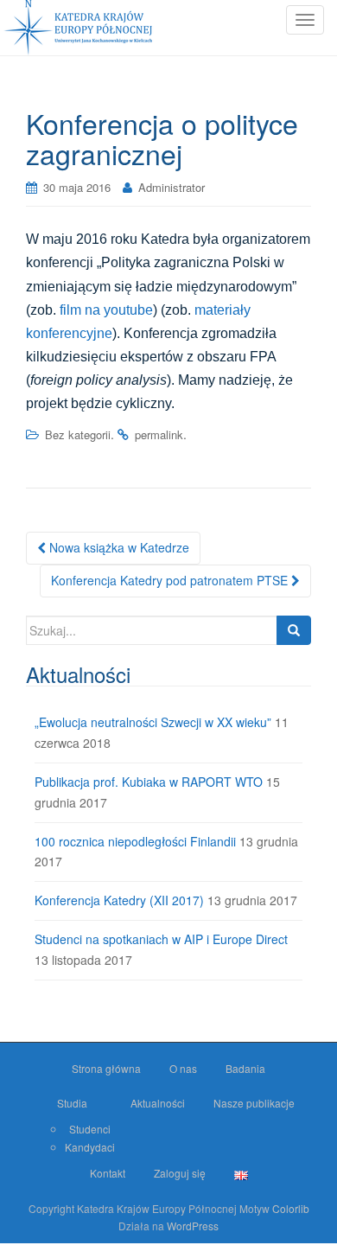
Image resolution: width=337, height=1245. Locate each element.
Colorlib (290, 1208)
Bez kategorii (78, 434)
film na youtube (106, 310)
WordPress (193, 1225)
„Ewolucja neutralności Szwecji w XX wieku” (153, 722)
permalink (159, 434)
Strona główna (106, 1068)
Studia (72, 1102)
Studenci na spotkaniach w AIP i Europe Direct (161, 939)
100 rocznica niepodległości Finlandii (135, 841)
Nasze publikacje (254, 1102)
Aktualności (157, 1102)
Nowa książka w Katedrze (117, 547)
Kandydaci (90, 1147)
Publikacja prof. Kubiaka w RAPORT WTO (149, 781)
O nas (183, 1068)
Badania (245, 1068)
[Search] (294, 630)
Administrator (171, 187)
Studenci (90, 1128)
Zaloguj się (180, 1172)
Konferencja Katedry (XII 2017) (119, 900)
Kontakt (107, 1172)
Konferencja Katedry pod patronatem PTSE (171, 580)
